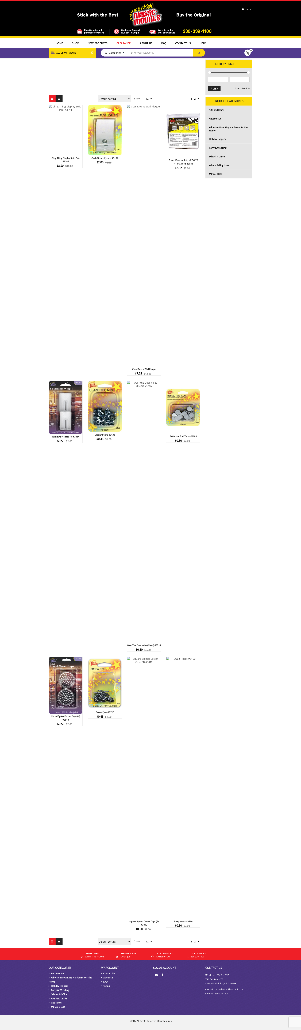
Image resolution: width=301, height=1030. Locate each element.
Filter (214, 88)
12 (147, 98)
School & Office (217, 156)
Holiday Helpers (217, 139)
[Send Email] (156, 975)
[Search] (199, 53)
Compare (76, 171)
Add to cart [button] (98, 167)
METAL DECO (215, 173)
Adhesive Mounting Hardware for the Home (228, 129)
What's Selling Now (219, 165)
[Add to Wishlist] (70, 171)
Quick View (65, 123)
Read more (59, 170)
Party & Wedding (217, 147)
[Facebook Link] (163, 975)
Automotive (215, 118)
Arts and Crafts (216, 109)
